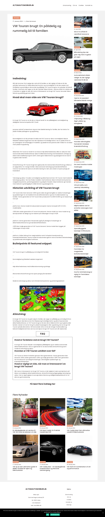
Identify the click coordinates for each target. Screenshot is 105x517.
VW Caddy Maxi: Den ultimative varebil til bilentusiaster (78, 431)
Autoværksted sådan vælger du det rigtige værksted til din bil (82, 77)
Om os (75, 5)
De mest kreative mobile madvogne (83, 165)
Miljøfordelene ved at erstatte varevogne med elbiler (83, 208)
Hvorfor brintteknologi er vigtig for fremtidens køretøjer (83, 274)
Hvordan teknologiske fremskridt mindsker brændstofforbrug (82, 143)
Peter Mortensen (31, 21)
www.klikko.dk (37, 505)
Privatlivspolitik (55, 514)
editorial (77, 136)
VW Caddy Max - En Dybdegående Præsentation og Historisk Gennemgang (52, 468)
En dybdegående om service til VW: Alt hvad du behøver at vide (24, 431)
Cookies (81, 5)
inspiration (77, 27)
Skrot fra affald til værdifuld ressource (81, 33)
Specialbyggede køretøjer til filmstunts (82, 229)
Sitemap (69, 505)
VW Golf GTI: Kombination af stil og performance (78, 467)
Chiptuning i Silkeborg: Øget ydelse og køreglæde (82, 121)
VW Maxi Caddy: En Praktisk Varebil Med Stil (50, 431)
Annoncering (67, 5)
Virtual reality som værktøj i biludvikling (81, 186)
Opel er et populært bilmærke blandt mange (83, 99)
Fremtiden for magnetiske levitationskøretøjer (81, 251)
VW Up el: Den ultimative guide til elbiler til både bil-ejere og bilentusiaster (25, 468)
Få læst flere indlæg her (42, 384)
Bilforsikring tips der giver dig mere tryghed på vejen (82, 54)
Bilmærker (16, 18)
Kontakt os (88, 5)
